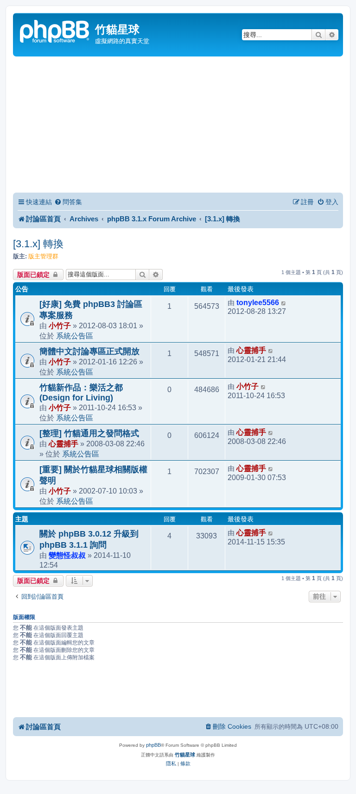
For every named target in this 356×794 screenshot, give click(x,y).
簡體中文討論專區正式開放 (89, 351)
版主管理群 (43, 256)
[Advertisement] (178, 126)
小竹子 (60, 325)
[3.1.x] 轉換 (38, 244)
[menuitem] (68, 202)
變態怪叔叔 (67, 555)
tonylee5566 (257, 302)
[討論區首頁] (55, 30)
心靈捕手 (251, 350)
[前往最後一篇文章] (284, 303)
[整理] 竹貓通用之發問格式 (89, 433)
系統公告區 (74, 335)
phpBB (153, 745)
